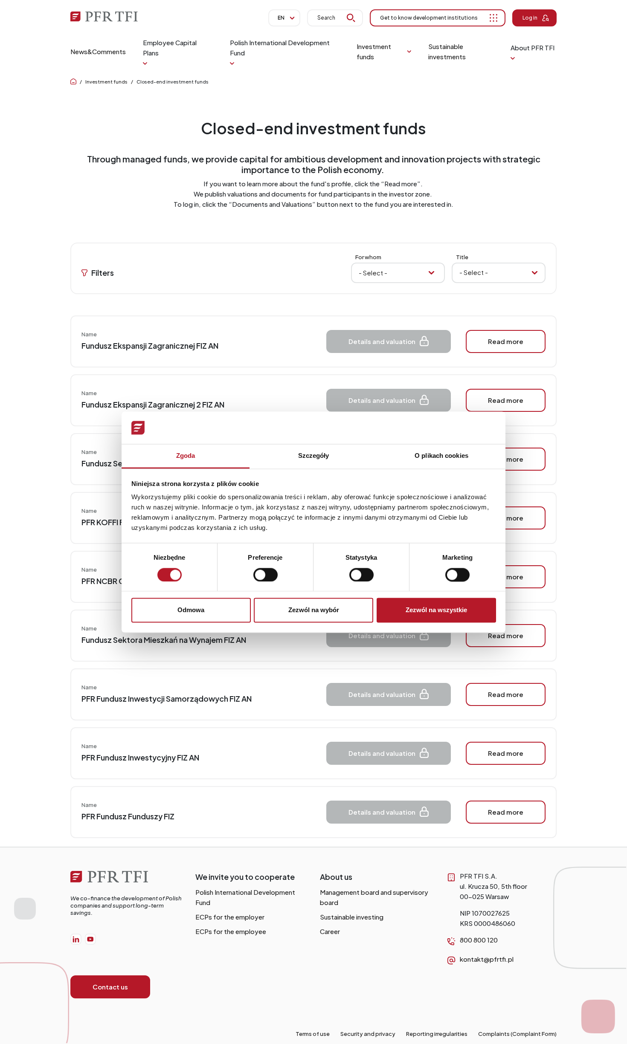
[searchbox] (398, 272)
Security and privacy (367, 1033)
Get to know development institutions (429, 17)
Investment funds (106, 81)
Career (330, 931)
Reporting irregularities (436, 1033)
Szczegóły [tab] (313, 456)
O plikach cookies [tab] (441, 456)
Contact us (110, 987)
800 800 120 (479, 940)
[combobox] (499, 273)
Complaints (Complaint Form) (517, 1033)
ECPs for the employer (229, 917)
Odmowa (190, 610)
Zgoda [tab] (185, 456)
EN (281, 17)
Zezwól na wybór (313, 610)
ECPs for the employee (230, 931)
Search (326, 17)
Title (462, 257)
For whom (368, 257)
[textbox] (493, 272)
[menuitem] (98, 51)
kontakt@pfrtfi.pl (487, 959)
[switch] (265, 574)
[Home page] (73, 81)
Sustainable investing (351, 917)
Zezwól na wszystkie (436, 610)
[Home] (126, 881)
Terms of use (313, 1033)
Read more (505, 341)
